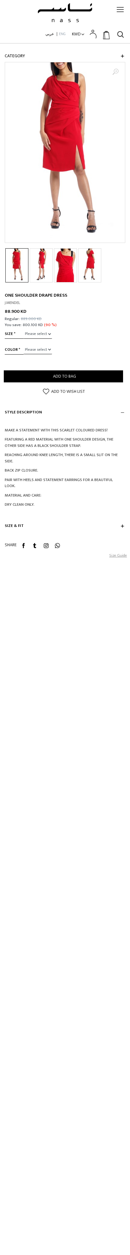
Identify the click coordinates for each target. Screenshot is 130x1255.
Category (15, 55)
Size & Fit (14, 526)
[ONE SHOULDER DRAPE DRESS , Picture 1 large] (65, 152)
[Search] (120, 34)
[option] (65, 152)
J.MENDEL (12, 303)
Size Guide (118, 555)
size (9, 333)
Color (11, 349)
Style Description (23, 412)
